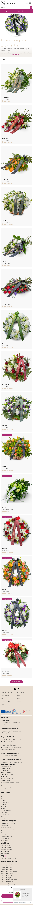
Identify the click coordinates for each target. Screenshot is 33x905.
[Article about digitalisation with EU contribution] (6, 711)
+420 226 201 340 (17, 755)
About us (18, 695)
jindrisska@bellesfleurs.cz (7, 741)
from (7, 101)
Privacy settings (5, 695)
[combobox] (3, 59)
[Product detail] (16, 79)
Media (2, 698)
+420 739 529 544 (6, 755)
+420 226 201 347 (16, 722)
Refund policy (20, 692)
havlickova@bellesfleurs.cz (8, 749)
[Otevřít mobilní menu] (30, 3)
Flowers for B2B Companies (10, 728)
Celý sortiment (16, 681)
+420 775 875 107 (11, 3)
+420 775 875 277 (5, 747)
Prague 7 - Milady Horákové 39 (11, 759)
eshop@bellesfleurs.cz (7, 724)
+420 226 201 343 (17, 762)
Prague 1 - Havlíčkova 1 (8, 745)
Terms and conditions (6, 692)
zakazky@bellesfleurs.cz (7, 733)
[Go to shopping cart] (26, 3)
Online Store (5, 720)
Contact (18, 701)
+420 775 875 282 (6, 731)
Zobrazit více (16, 54)
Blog (2, 704)
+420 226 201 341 (16, 747)
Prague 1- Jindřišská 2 (8, 737)
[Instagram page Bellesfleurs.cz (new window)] (18, 689)
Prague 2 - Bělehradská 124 (10, 753)
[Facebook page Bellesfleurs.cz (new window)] (15, 689)
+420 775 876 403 (6, 762)
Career (18, 698)
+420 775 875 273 (5, 739)
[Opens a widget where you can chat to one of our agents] (22, 896)
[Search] (31, 7)
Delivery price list (5, 701)
